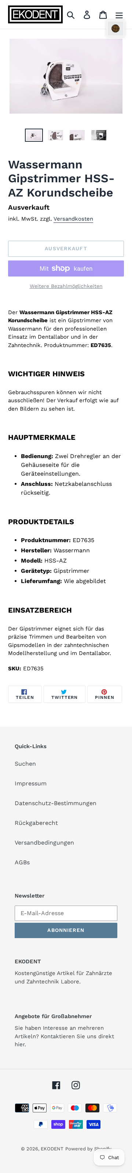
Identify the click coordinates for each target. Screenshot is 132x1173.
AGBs (22, 862)
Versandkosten (73, 219)
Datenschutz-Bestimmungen (55, 803)
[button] (115, 28)
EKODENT (52, 1148)
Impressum (31, 783)
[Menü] (119, 14)
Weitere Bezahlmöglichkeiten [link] (66, 286)
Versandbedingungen (44, 842)
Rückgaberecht (36, 822)
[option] (34, 136)
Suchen (25, 763)
